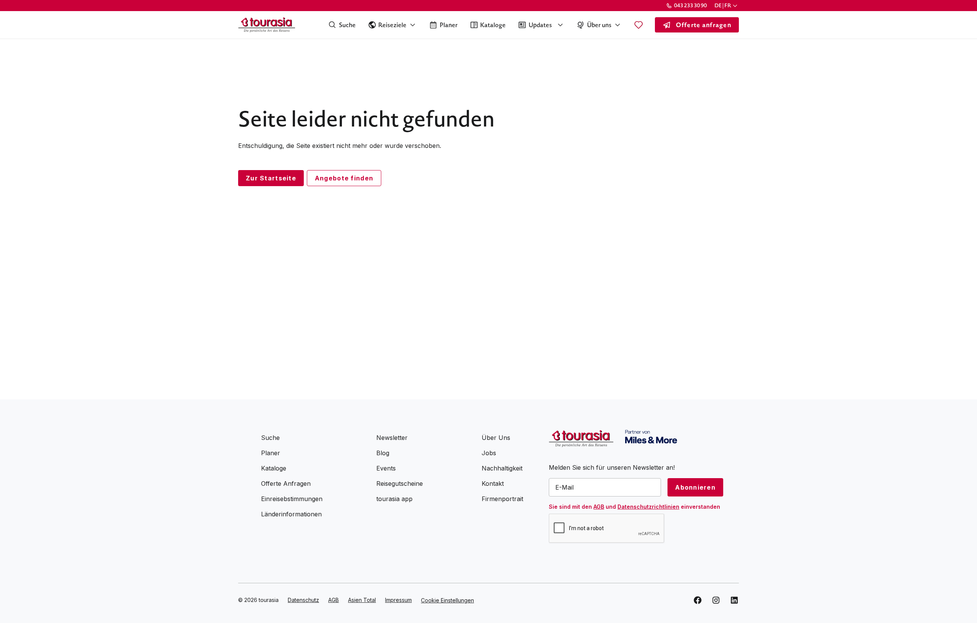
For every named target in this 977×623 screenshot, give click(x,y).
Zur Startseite (271, 178)
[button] (726, 6)
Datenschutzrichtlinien (648, 506)
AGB (598, 506)
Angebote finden (344, 178)
